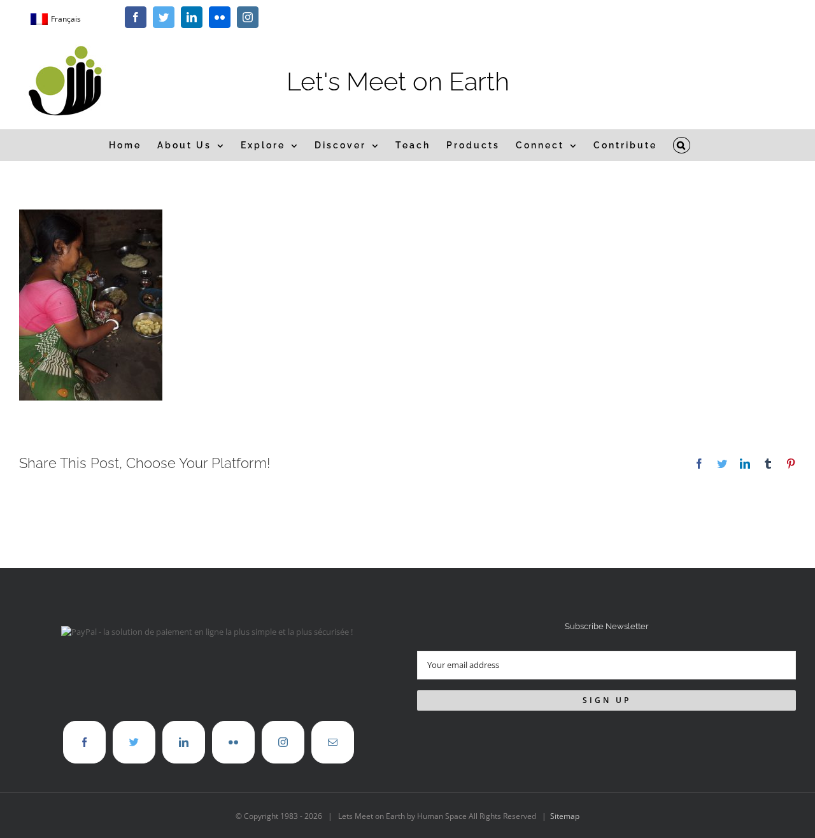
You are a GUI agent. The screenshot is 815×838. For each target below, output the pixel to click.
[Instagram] (283, 742)
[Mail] (332, 742)
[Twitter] (134, 742)
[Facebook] (84, 742)
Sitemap (564, 816)
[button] (682, 145)
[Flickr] (233, 742)
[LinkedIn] (183, 742)
